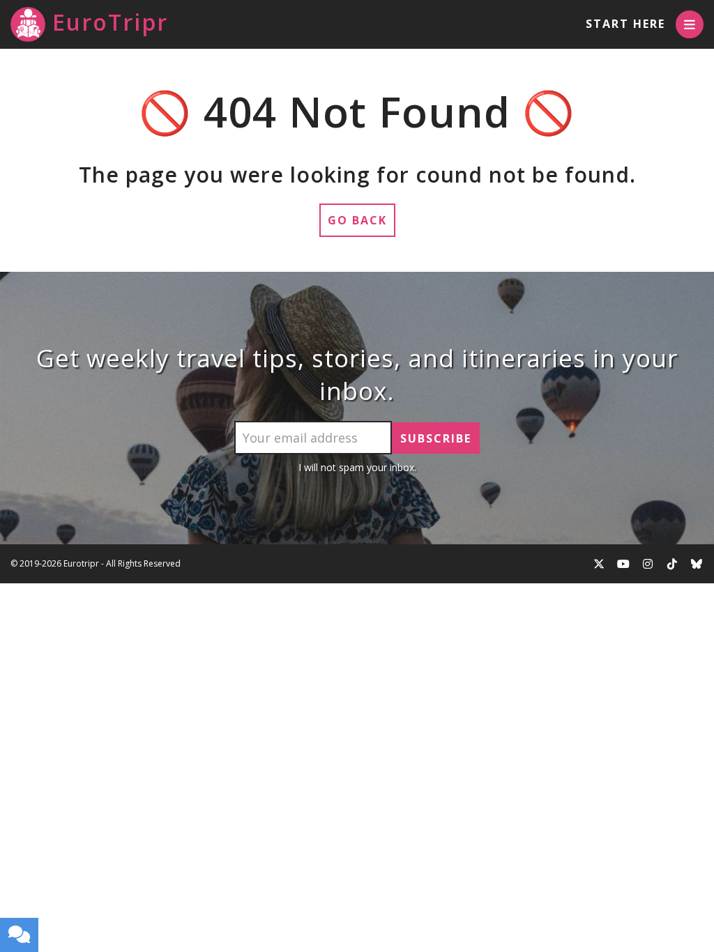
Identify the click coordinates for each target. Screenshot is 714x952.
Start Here (625, 23)
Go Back (357, 220)
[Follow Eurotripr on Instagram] (648, 563)
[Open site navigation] (690, 24)
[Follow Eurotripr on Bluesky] (697, 563)
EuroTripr (110, 22)
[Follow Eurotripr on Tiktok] (672, 563)
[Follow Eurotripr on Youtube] (623, 563)
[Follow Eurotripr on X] (599, 563)
